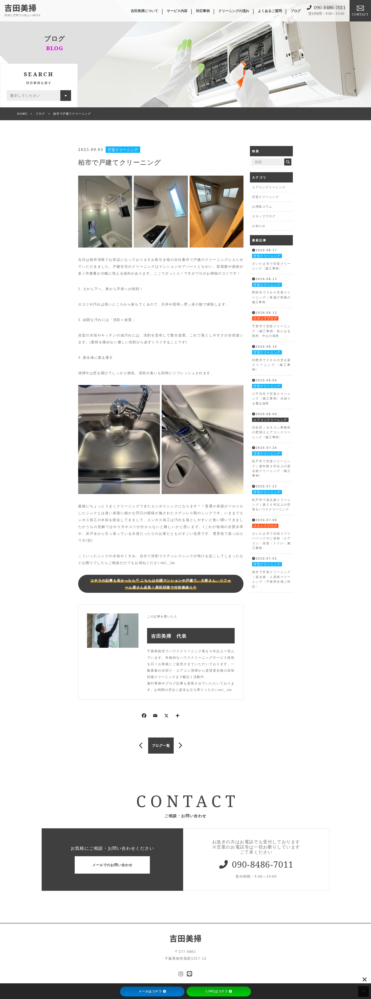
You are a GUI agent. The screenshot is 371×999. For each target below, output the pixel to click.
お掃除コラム (262, 206)
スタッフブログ (263, 216)
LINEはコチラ (217, 991)
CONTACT (360, 14)
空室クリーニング (123, 149)
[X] (166, 716)
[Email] (155, 716)
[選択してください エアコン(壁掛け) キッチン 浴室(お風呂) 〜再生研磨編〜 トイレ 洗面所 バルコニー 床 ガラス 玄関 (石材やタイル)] (39, 95)
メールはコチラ (150, 991)
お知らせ (258, 226)
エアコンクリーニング (269, 187)
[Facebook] (144, 716)
